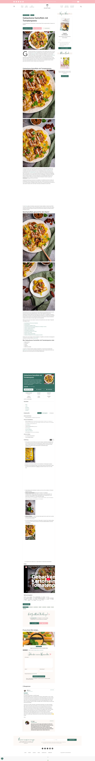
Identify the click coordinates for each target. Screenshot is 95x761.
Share (35, 623)
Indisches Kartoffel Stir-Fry (28, 328)
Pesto (26, 206)
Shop (61, 6)
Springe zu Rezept (28, 28)
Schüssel (26, 410)
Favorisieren (47, 28)
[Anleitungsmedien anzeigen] (51, 440)
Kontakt (72, 6)
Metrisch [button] (39, 413)
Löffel (26, 406)
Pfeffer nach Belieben (29, 430)
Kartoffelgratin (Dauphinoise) (29, 330)
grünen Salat (35, 338)
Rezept (32, 53)
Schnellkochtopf (49, 169)
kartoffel (44, 607)
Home (22, 6)
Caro (32, 721)
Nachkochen (25, 349)
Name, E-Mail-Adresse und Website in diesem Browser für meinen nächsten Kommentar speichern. (38, 679)
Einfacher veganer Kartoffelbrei (29, 327)
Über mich (67, 6)
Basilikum (28, 425)
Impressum (50, 752)
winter (24, 608)
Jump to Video (38, 28)
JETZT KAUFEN (65, 76)
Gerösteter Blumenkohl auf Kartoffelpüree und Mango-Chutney (35, 326)
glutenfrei (36, 607)
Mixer (26, 404)
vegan (52, 607)
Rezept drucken (29, 389)
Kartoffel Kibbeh (27, 324)
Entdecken (32, 6)
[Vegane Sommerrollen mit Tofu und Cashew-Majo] (39, 639)
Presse (39, 752)
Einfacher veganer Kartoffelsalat (29, 333)
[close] (47, 757)
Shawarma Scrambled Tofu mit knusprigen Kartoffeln (33, 334)
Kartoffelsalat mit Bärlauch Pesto (29, 325)
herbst (40, 607)
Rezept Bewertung (28, 673)
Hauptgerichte (26, 15)
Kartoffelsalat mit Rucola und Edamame (31, 323)
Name (26, 669)
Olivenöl (28, 427)
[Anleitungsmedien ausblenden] (53, 440)
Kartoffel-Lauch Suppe (28, 332)
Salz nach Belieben (28, 429)
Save (44, 623)
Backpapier (27, 408)
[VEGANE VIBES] (47, 6)
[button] (24, 386)
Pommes (53, 55)
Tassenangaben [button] (45, 413)
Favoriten (74, 1)
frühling (31, 607)
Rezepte (26, 6)
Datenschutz (44, 752)
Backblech (27, 407)
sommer (48, 607)
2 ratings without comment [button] (38, 650)
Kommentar (49, 389)
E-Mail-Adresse (42, 669)
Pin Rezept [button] (39, 389)
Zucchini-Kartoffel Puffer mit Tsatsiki (30, 331)
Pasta (36, 52)
